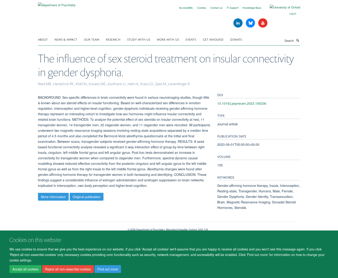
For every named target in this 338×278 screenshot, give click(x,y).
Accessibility (186, 7)
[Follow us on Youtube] (262, 23)
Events (191, 39)
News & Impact (65, 39)
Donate (236, 39)
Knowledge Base (252, 7)
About (43, 39)
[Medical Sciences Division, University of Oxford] (79, 228)
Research (113, 39)
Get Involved (213, 39)
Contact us (216, 7)
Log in (292, 13)
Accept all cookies (25, 269)
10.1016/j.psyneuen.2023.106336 (241, 103)
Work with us (168, 39)
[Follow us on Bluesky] (251, 23)
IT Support (232, 7)
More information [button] (53, 196)
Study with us (138, 39)
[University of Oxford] (281, 7)
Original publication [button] (86, 196)
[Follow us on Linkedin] (238, 23)
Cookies (201, 7)
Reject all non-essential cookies (68, 269)
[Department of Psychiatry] (57, 3)
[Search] (297, 40)
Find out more (107, 269)
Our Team (91, 39)
